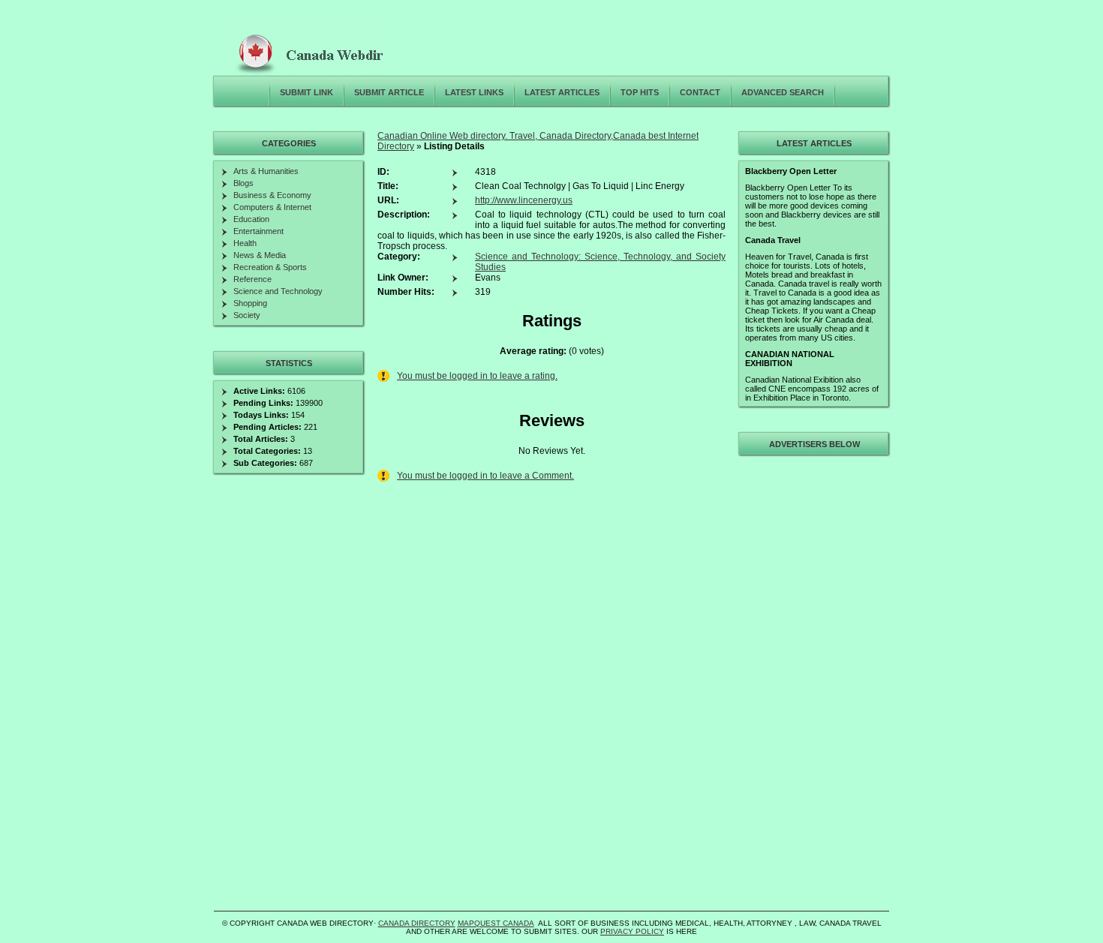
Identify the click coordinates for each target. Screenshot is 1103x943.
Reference (252, 279)
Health (245, 243)
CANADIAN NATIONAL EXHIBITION (789, 359)
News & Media (259, 255)
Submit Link (306, 92)
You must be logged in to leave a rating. (477, 376)
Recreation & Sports (270, 267)
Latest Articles (562, 92)
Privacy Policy (632, 931)
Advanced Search (782, 92)
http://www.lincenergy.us (524, 200)
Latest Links (474, 92)
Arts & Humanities (266, 171)
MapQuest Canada (496, 923)
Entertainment (258, 231)
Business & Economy (272, 195)
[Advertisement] (812, 686)
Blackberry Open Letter (791, 171)
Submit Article (389, 92)
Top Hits (640, 92)
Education (251, 219)
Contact (700, 92)
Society (246, 315)
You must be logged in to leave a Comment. (485, 475)
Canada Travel (773, 240)
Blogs (243, 183)
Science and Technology (278, 291)
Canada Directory (416, 923)
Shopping (250, 303)
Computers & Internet (272, 207)
